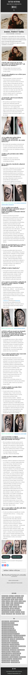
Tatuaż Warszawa (15, 660)
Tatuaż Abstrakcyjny (18, 637)
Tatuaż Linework (21, 650)
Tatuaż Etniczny (5, 644)
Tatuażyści (18, 29)
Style (11, 606)
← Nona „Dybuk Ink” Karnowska (14, 582)
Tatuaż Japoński (15, 648)
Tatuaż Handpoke (13, 646)
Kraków (16, 601)
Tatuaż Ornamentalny (15, 655)
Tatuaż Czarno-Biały (6, 642)
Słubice (19, 606)
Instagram (6, 556)
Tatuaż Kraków (13, 650)
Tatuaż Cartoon (13, 641)
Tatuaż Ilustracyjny (6, 648)
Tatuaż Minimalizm (15, 651)
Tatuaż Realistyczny (14, 657)
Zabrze (22, 612)
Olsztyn (7, 603)
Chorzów (14, 597)
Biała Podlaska (5, 596)
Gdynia (16, 599)
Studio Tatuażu (17, 556)
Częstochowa (20, 597)
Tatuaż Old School (5, 655)
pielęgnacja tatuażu (14, 621)
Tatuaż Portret (5, 657)
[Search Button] (14, 10)
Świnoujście (18, 614)
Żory (23, 614)
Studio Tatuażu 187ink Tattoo (8, 623)
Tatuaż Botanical (5, 641)
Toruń (14, 610)
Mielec (3, 603)
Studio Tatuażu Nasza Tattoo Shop (9, 632)
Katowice (7, 601)
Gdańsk (12, 599)
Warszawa (19, 610)
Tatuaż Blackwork (20, 639)
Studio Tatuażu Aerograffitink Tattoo (10, 625)
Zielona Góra (9, 614)
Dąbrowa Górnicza (6, 599)
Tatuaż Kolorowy (22, 575)
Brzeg (3, 597)
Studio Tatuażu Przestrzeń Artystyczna (10, 633)
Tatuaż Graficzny (14, 575)
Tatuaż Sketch (14, 576)
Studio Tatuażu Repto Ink (7, 635)
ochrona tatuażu (5, 621)
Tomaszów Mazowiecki (6, 610)
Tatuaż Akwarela (5, 639)
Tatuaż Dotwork (7, 575)
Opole (12, 603)
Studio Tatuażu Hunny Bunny (8, 628)
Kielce (12, 601)
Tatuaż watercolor (6, 662)
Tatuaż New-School (17, 653)
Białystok (11, 596)
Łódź (14, 614)
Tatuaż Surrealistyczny (7, 659)
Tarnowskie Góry (11, 29)
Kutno (20, 601)
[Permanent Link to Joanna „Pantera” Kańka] (14, 21)
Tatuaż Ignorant (22, 646)
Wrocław (12, 612)
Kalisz (3, 601)
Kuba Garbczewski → (14, 580)
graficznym (6, 300)
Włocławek (18, 612)
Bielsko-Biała (17, 596)
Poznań (3, 605)
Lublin (24, 601)
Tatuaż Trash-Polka (6, 660)
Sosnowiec (16, 605)
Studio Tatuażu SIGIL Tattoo (19, 635)
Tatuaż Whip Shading (15, 662)
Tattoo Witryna (14, 1)
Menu (15, 7)
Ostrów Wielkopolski (18, 603)
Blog (22, 596)
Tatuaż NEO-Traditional (6, 653)
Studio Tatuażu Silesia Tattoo (13, 574)
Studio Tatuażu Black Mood (7, 626)
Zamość (3, 614)
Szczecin (15, 606)
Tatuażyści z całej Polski (20, 433)
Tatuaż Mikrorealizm (6, 651)
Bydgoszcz (8, 597)
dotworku (17, 300)
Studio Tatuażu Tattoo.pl (7, 637)
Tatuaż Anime (12, 639)
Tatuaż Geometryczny (14, 644)
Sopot (11, 605)
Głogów (21, 599)
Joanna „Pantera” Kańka (14, 31)
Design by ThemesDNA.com (14, 673)
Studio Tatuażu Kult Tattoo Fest (8, 630)
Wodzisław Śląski (5, 612)
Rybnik (7, 605)
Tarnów (11, 608)
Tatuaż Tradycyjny (17, 659)
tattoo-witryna (11, 33)
